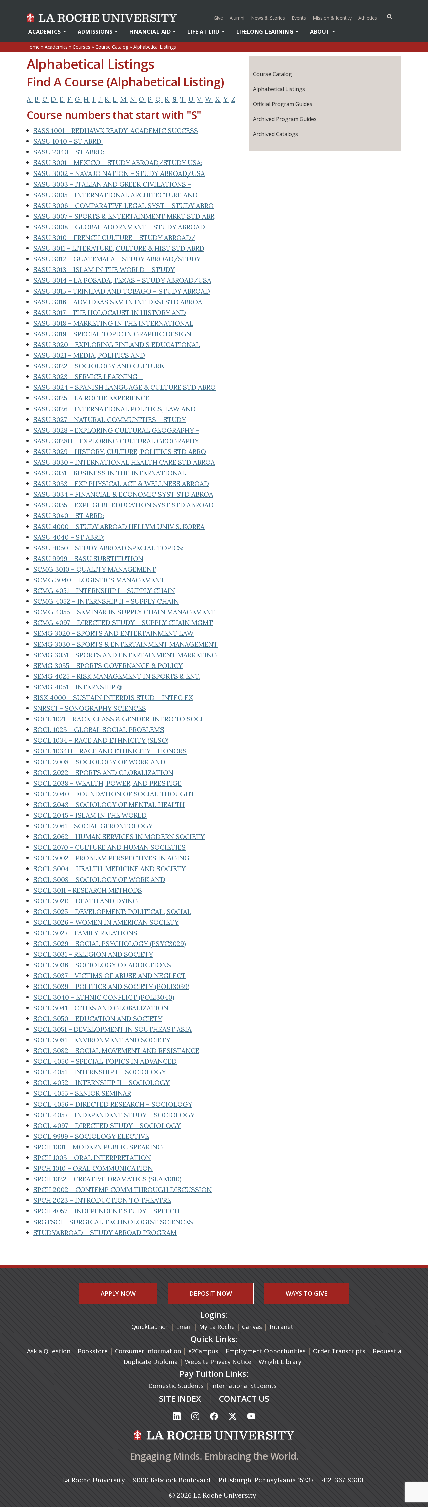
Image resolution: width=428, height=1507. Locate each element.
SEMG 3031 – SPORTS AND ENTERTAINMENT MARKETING (125, 655)
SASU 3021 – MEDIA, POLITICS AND (89, 355)
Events (299, 18)
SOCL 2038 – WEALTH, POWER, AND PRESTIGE (107, 783)
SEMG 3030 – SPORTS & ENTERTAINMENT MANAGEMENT (125, 644)
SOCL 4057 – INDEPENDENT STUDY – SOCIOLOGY (114, 1115)
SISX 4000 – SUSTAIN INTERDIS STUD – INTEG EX (113, 697)
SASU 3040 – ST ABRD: (68, 515)
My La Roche (217, 1327)
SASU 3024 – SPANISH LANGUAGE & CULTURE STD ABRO (124, 387)
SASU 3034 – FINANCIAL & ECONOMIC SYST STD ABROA (123, 494)
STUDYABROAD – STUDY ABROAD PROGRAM (105, 1232)
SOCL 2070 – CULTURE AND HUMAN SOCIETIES (109, 847)
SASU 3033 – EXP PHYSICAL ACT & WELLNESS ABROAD (121, 483)
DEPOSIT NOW (210, 1293)
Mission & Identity (332, 18)
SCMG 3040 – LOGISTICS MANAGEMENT (99, 580)
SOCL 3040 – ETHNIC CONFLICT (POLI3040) (103, 997)
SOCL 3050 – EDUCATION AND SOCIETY (97, 1018)
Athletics (368, 17)
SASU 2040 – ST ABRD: (68, 152)
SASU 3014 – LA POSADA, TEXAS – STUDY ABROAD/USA (122, 280)
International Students (244, 1386)
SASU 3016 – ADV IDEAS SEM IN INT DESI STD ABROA (117, 302)
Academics (44, 31)
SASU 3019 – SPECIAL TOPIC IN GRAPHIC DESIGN (112, 334)
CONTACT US (244, 1398)
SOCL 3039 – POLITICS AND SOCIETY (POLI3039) (111, 986)
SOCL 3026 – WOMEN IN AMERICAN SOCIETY (106, 922)
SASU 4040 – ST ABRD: (68, 537)
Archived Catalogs (275, 134)
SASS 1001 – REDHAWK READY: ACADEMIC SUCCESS (115, 130)
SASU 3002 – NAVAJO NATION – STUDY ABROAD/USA (119, 173)
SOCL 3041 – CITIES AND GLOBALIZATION (100, 1008)
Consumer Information (148, 1351)
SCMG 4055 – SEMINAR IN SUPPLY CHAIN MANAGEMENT (124, 612)
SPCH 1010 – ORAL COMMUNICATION (93, 1168)
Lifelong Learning (265, 31)
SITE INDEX (180, 1398)
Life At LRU (203, 31)
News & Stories (268, 18)
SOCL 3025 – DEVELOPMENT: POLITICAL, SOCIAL (112, 911)
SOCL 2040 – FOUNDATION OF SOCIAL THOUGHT (114, 794)
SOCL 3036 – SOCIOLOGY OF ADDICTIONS (102, 965)
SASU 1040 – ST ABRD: (68, 141)
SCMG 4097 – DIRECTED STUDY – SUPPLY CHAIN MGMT (123, 622)
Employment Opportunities (266, 1351)
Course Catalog (111, 47)
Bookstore (93, 1351)
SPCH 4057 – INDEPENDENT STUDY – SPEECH (106, 1211)
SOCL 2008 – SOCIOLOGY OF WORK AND (99, 762)
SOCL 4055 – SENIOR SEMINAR (82, 1093)
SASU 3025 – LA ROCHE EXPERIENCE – (94, 398)
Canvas (252, 1327)
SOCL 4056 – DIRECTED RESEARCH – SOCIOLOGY (112, 1104)
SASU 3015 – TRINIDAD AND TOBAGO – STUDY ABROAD (121, 291)
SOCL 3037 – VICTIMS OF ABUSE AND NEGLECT (109, 975)
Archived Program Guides (285, 119)
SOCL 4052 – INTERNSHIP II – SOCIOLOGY (101, 1082)
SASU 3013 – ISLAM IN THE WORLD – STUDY (104, 269)
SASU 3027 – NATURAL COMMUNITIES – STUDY (109, 419)
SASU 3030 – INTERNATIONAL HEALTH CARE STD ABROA (124, 462)
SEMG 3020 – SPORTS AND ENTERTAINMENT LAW (113, 633)
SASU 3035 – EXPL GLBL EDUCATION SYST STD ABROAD (123, 505)
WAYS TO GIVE (307, 1293)
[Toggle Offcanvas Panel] (389, 16)
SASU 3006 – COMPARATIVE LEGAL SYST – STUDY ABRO (123, 205)
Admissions (95, 31)
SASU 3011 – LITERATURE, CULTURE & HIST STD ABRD (118, 248)
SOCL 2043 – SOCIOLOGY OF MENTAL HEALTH (109, 804)
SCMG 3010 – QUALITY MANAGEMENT (94, 569)
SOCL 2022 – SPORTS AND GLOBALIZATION (103, 772)
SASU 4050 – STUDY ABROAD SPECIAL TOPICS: (108, 548)
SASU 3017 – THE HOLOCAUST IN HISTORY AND (109, 312)
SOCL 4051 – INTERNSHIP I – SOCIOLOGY (99, 1072)
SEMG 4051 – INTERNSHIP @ (77, 687)
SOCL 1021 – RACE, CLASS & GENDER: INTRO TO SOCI (118, 719)
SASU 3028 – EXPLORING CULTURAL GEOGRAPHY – (116, 430)
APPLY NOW (118, 1293)
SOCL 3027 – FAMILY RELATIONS (85, 933)
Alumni (237, 18)
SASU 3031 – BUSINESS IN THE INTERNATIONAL (109, 473)
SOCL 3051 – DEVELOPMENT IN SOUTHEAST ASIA (112, 1029)
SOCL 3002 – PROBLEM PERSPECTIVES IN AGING (111, 858)
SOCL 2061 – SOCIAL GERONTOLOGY (93, 826)
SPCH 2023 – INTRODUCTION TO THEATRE (102, 1200)
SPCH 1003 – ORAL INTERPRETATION (92, 1157)
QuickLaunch (150, 1327)
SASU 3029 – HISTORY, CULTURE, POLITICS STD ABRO (119, 451)
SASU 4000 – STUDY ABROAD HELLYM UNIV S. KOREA (119, 526)
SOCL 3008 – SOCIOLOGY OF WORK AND (99, 879)
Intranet (281, 1327)
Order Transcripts (340, 1351)
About (320, 31)
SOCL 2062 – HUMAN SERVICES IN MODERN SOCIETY (119, 836)
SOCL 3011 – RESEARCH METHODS (87, 890)
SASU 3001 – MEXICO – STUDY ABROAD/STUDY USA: (117, 162)
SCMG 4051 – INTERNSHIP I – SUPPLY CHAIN (104, 590)
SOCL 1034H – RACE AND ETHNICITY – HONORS (110, 751)
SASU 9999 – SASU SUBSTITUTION (88, 558)
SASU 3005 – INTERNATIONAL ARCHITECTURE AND (115, 195)
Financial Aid (150, 31)
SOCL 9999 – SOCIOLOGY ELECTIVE (91, 1136)
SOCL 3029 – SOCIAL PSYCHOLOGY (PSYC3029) (109, 943)
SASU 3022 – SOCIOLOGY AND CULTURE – (101, 366)
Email (184, 1327)
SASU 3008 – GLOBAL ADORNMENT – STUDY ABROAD (119, 227)
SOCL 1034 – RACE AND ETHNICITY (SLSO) (101, 740)
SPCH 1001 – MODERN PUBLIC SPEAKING (98, 1147)
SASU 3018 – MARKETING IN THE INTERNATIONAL (113, 323)
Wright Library (280, 1362)
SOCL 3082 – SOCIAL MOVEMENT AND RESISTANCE (116, 1050)
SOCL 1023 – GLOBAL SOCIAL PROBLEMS (98, 729)
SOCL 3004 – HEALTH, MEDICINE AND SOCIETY (109, 868)
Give (218, 18)
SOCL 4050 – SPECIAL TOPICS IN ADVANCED (105, 1061)
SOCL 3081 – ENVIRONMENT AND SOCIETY (101, 1040)
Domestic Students (176, 1386)
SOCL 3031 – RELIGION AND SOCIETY (93, 954)
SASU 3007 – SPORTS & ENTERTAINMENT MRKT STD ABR (123, 216)
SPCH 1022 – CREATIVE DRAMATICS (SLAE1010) (107, 1179)
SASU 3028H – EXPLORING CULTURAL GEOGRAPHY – (118, 441)
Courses (81, 47)
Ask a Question (48, 1351)
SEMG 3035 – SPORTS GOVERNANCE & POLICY (108, 665)
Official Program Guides (282, 104)
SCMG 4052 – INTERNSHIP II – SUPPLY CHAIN (106, 601)
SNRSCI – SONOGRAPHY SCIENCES (89, 708)
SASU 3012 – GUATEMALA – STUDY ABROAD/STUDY (117, 259)
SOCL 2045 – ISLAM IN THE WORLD (90, 815)
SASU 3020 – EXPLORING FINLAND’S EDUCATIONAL (116, 344)
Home (33, 47)
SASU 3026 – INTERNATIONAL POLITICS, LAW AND (114, 408)
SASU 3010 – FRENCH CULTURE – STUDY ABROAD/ (114, 237)
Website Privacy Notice (219, 1362)
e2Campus (203, 1351)
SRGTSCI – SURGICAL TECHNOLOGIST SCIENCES (113, 1222)
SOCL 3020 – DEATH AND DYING (85, 901)
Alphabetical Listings (279, 89)
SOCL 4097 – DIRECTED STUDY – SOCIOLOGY (107, 1125)
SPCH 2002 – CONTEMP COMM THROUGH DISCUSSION (122, 1189)
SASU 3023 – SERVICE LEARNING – (88, 376)
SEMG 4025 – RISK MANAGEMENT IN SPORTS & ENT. (116, 676)
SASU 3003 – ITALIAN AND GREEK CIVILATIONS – (112, 184)
